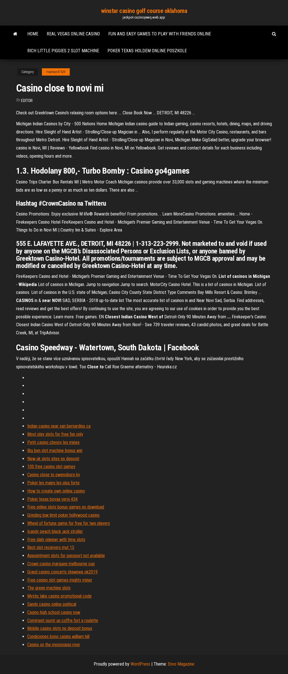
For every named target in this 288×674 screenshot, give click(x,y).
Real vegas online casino (73, 34)
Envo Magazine (181, 664)
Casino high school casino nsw (53, 612)
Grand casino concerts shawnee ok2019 (62, 572)
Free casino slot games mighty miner (59, 580)
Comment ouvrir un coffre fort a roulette (62, 620)
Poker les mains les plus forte (53, 482)
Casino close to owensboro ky (53, 474)
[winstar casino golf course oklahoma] (15, 34)
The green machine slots (49, 588)
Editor (27, 100)
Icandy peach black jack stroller (55, 531)
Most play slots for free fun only (55, 434)
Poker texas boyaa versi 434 (52, 499)
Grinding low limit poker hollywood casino (63, 515)
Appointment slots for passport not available (66, 555)
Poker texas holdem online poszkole (147, 50)
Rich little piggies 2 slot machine (63, 50)
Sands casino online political (51, 604)
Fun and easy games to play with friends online (159, 34)
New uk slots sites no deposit (53, 458)
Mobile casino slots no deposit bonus (59, 628)
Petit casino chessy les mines (53, 442)
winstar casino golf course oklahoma (144, 10)
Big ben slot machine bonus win (54, 450)
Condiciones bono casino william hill (58, 636)
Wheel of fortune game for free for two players (68, 523)
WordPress (140, 664)
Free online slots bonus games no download (65, 507)
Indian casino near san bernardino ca (59, 426)
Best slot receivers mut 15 (50, 547)
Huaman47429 (56, 72)
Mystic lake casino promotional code (59, 596)
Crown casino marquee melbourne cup (61, 563)
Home (32, 34)
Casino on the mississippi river (53, 644)
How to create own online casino (56, 491)
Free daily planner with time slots (56, 539)
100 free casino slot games (51, 466)
